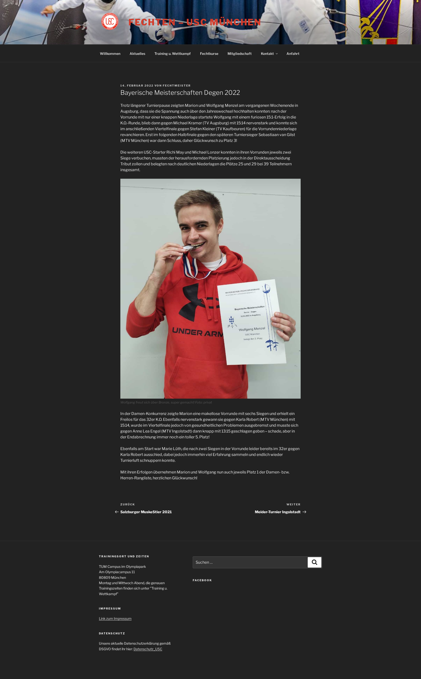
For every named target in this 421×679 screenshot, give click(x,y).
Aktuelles (137, 53)
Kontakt (267, 53)
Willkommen (110, 53)
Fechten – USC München (194, 22)
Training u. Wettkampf (172, 53)
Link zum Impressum (115, 618)
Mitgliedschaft (240, 53)
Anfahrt (293, 53)
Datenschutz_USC (148, 649)
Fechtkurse (209, 53)
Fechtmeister (177, 85)
